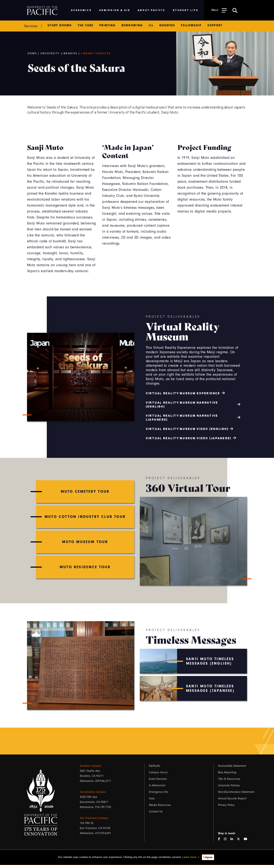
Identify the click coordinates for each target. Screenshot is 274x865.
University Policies (229, 785)
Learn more (189, 856)
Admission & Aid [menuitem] (114, 10)
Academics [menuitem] (81, 10)
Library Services (96, 53)
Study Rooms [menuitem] (60, 25)
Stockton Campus (90, 766)
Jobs (152, 798)
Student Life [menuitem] (186, 10)
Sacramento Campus (93, 792)
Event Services (158, 779)
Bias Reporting (227, 772)
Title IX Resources (229, 779)
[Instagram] (226, 839)
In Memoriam (157, 785)
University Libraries (59, 53)
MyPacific (154, 766)
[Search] (234, 10)
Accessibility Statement (232, 766)
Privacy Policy (226, 805)
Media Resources (160, 805)
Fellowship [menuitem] (191, 25)
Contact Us (156, 811)
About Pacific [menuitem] (151, 10)
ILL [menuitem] (151, 25)
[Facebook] (220, 839)
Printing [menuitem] (107, 25)
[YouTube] (247, 839)
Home (32, 53)
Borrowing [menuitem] (132, 25)
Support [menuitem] (215, 25)
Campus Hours (158, 772)
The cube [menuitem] (85, 25)
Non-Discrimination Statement (236, 792)
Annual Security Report (232, 798)
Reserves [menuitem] (167, 25)
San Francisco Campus (94, 818)
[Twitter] (240, 839)
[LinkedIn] (233, 839)
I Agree (208, 857)
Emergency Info (158, 792)
